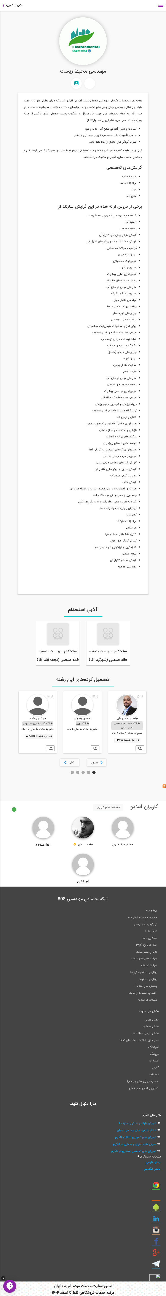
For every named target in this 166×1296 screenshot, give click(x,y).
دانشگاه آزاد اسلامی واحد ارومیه (37, 724)
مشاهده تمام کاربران (108, 807)
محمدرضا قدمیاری (122, 844)
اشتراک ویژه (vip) (146, 945)
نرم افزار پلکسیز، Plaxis (127, 740)
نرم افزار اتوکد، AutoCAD (39, 736)
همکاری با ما (150, 938)
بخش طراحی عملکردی (146, 1033)
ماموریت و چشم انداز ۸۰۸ (142, 917)
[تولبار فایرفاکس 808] (156, 1197)
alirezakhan (43, 844)
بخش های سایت (149, 1011)
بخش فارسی (153, 1162)
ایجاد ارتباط (140, 748)
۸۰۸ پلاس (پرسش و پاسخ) (143, 1081)
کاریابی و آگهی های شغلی (144, 1088)
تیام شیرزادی (85, 844)
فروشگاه (154, 1054)
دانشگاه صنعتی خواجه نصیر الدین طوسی (127, 726)
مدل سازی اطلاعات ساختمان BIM (139, 1040)
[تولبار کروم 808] (156, 1186)
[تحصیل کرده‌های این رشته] (76, 83)
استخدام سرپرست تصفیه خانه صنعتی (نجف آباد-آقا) (58, 655)
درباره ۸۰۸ (151, 910)
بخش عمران (152, 1019)
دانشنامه (154, 1074)
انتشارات (154, 1060)
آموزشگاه (153, 1047)
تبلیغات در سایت (147, 1000)
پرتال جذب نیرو (148, 979)
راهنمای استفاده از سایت (143, 993)
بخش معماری (151, 1026)
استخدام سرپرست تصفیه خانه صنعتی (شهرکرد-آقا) (108, 655)
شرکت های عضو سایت (144, 958)
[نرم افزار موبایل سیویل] (156, 1209)
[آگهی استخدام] (89, 83)
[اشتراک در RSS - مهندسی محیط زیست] (164, 787)
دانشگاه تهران (82, 724)
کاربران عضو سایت (146, 952)
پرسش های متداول (146, 986)
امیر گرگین (83, 881)
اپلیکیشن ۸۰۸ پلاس (145, 924)
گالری (155, 1067)
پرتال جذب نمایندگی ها (143, 972)
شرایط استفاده (149, 965)
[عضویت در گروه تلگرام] (156, 1265)
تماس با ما (151, 931)
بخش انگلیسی (152, 1169)
